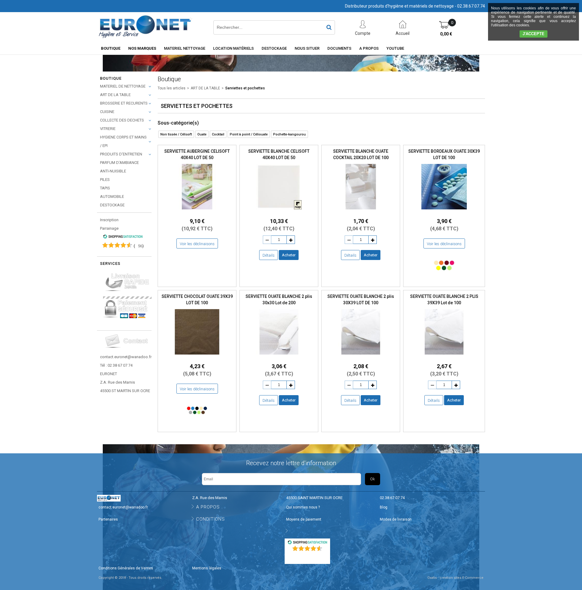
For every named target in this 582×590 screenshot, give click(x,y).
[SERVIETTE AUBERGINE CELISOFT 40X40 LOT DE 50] (197, 211)
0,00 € (446, 34)
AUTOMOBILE (112, 196)
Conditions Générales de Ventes (126, 568)
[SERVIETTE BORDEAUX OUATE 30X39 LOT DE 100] (444, 211)
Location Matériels (233, 48)
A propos (369, 48)
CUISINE (107, 111)
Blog (383, 507)
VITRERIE (107, 128)
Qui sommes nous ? (303, 507)
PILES (105, 179)
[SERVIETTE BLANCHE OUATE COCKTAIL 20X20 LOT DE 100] (360, 211)
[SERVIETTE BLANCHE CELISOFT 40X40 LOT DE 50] (279, 211)
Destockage (274, 48)
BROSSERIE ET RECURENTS (124, 103)
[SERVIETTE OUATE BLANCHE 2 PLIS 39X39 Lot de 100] (444, 356)
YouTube (395, 48)
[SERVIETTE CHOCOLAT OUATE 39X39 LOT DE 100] (197, 356)
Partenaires (108, 519)
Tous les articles (172, 88)
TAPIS (105, 188)
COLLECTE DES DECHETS (122, 120)
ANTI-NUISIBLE (113, 171)
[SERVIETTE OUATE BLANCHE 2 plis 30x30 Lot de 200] (279, 356)
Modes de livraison (396, 519)
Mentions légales (206, 568)
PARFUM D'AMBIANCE (119, 162)
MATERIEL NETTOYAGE (184, 48)
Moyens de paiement (303, 519)
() (139, 246)
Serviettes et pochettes (245, 88)
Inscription (109, 220)
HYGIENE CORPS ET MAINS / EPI (123, 141)
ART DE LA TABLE (115, 94)
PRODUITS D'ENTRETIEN (121, 154)
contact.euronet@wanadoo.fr (126, 357)
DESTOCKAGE (112, 205)
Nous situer (307, 48)
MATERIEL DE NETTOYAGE (123, 86)
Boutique (110, 48)
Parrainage (109, 228)
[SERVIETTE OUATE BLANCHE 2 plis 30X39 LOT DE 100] (360, 356)
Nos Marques (142, 48)
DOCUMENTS (339, 48)
